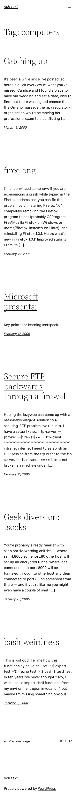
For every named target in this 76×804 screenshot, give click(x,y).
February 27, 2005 (17, 254)
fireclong (20, 170)
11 (65, 741)
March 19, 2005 (15, 127)
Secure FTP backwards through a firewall (36, 386)
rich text (11, 7)
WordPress (47, 788)
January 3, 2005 (16, 703)
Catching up (25, 61)
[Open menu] (69, 6)
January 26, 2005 (17, 599)
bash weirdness (31, 642)
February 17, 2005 (17, 334)
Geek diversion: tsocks (32, 522)
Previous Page (17, 741)
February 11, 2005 (17, 474)
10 (61, 741)
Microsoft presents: (21, 301)
